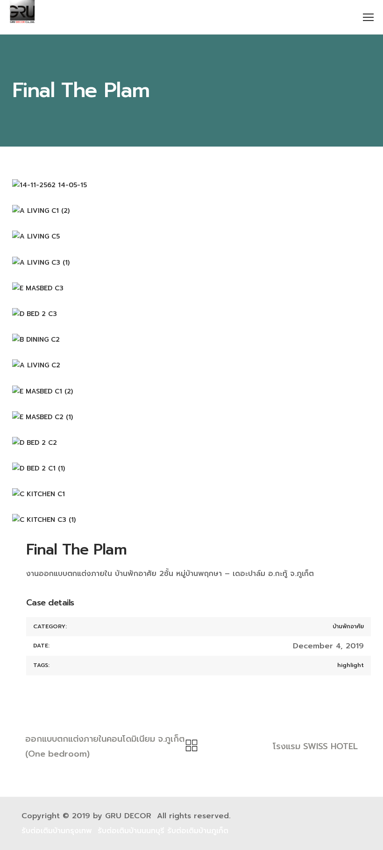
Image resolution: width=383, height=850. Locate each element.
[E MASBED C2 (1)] (191, 417)
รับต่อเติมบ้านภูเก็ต (197, 830)
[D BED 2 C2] (191, 443)
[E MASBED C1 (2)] (191, 391)
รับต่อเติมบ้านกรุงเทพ (56, 830)
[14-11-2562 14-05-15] (191, 185)
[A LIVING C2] (191, 365)
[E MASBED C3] (191, 288)
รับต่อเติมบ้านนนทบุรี (131, 830)
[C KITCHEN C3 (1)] (191, 520)
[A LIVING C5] (191, 236)
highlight (350, 665)
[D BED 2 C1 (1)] (191, 468)
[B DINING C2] (191, 339)
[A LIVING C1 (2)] (191, 211)
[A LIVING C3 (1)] (191, 262)
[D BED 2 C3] (191, 314)
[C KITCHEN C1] (191, 494)
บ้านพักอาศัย (348, 626)
